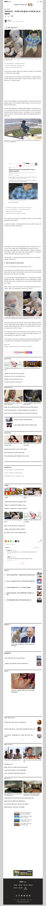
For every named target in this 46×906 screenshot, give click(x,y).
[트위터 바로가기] (19, 896)
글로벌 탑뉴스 (7, 624)
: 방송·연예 (8, 744)
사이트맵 (27, 899)
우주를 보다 (30, 885)
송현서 (8, 20)
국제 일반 (15, 885)
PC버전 (31, 899)
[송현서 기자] (5, 21)
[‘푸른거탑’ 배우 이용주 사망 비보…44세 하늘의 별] (39, 722)
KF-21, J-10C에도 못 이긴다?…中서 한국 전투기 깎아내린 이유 (18, 209)
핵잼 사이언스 (25, 888)
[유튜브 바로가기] (22, 896)
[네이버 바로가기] (27, 896)
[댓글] (11, 16)
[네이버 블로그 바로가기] (30, 896)
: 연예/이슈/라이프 (9, 717)
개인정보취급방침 (22, 899)
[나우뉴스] (7, 1)
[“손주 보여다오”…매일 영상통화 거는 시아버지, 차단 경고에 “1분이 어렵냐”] (39, 735)
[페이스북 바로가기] (16, 896)
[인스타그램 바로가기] (24, 896)
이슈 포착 (8, 9)
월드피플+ (20, 885)
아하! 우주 (15, 888)
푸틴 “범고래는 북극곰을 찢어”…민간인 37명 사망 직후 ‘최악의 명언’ (19, 207)
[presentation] (20, 648)
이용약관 (18, 899)
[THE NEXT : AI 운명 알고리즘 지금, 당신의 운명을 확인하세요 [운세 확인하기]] (23, 352)
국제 (5, 9)
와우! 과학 (20, 888)
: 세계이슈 (7, 778)
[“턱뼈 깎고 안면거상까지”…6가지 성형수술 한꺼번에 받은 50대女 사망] (39, 729)
